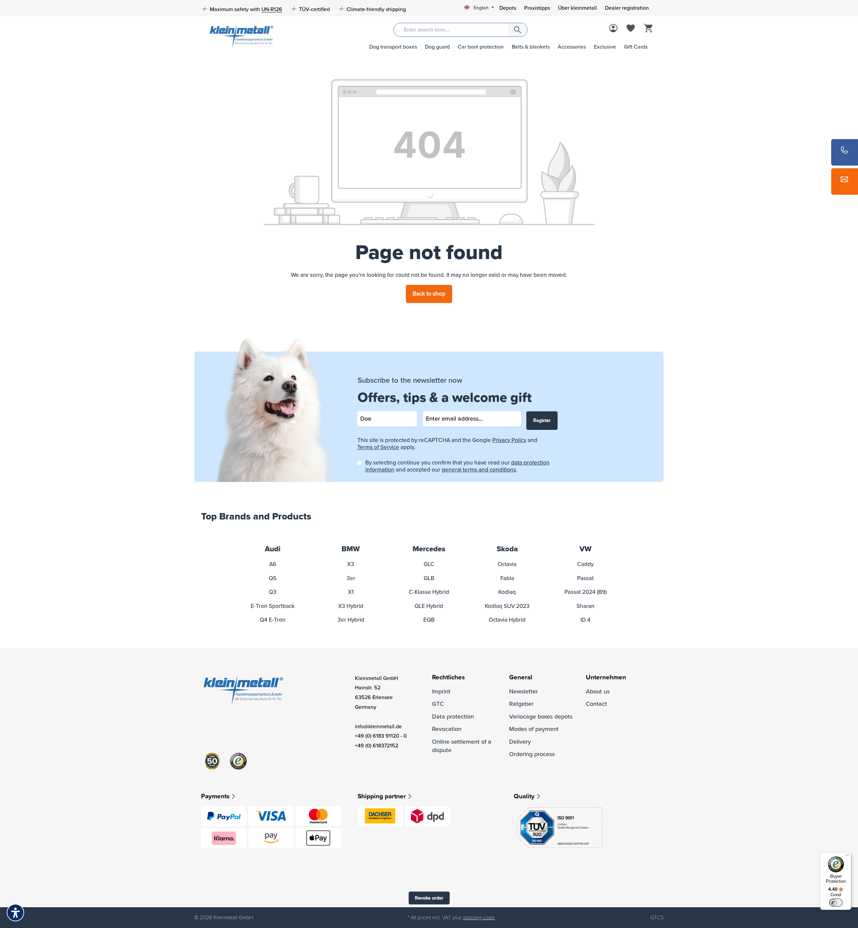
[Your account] (613, 29)
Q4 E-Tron (273, 619)
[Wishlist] (630, 29)
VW (585, 549)
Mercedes (429, 549)
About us (598, 691)
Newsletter (523, 691)
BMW (351, 549)
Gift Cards (636, 47)
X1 (351, 592)
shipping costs (479, 917)
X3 (350, 564)
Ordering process (532, 754)
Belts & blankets (531, 47)
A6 (272, 564)
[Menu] (847, 857)
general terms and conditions (479, 469)
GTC (438, 703)
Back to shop (429, 293)
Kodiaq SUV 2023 (507, 606)
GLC (429, 564)
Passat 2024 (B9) (585, 592)
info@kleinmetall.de (378, 726)
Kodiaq (507, 592)
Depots (507, 8)
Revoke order (429, 898)
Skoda (507, 549)
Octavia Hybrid (507, 619)
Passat (585, 578)
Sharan (585, 606)
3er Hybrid (351, 619)
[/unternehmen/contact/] (844, 181)
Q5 (273, 578)
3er (351, 578)
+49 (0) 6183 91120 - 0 (381, 736)
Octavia (507, 564)
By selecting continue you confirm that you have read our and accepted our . (457, 466)
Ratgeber (521, 703)
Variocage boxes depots (540, 716)
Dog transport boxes (393, 47)
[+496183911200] (844, 152)
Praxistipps (537, 8)
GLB (429, 578)
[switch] (836, 903)
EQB (429, 619)
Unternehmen (606, 677)
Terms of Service (378, 447)
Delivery (520, 741)
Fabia (507, 578)
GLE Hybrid (429, 606)
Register (542, 420)
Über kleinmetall (577, 8)
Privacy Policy (509, 440)
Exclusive (605, 47)
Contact (596, 703)
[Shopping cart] (648, 29)
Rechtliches (448, 677)
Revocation (447, 729)
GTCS (657, 917)
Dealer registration (627, 8)
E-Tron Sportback (273, 606)
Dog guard (437, 47)
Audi (273, 549)
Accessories (572, 47)
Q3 (273, 592)
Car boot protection (481, 47)
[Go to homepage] (239, 35)
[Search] (517, 30)
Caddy (585, 564)
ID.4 (585, 619)
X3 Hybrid (350, 606)
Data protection (453, 716)
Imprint (441, 691)
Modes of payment (534, 729)
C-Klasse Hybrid (429, 592)
